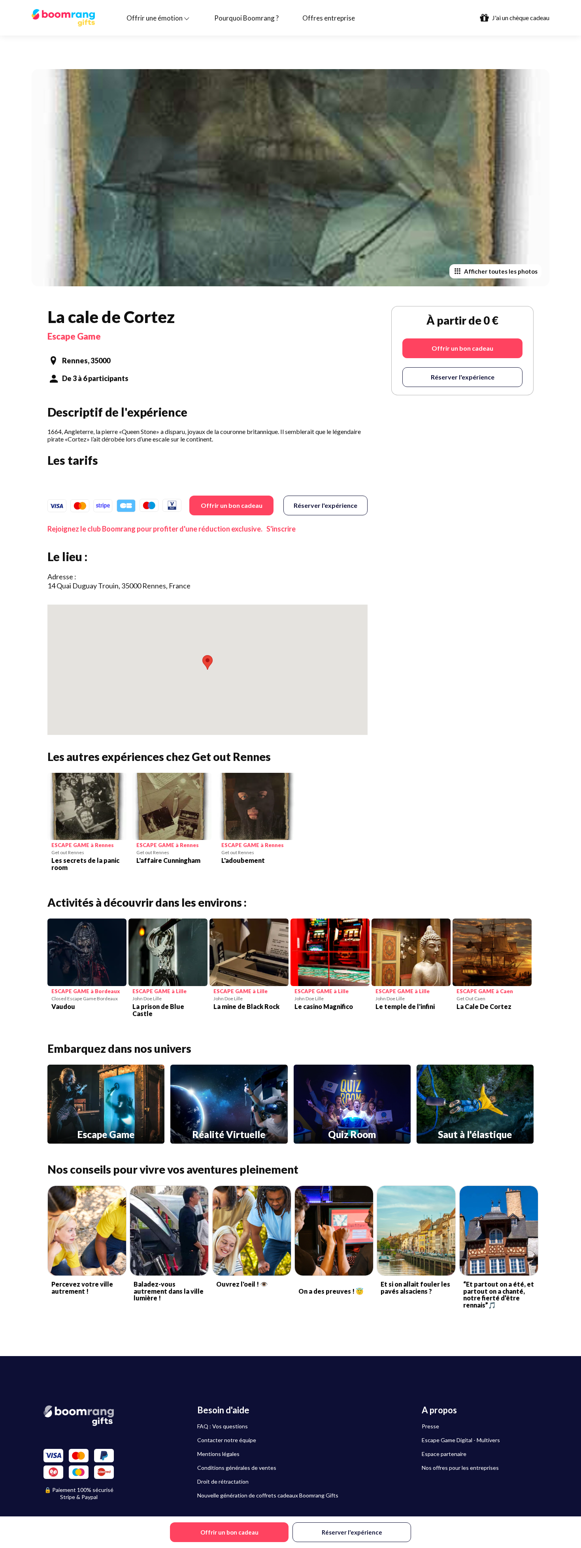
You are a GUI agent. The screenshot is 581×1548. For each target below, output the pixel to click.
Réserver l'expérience (325, 505)
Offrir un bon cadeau (231, 505)
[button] (207, 662)
